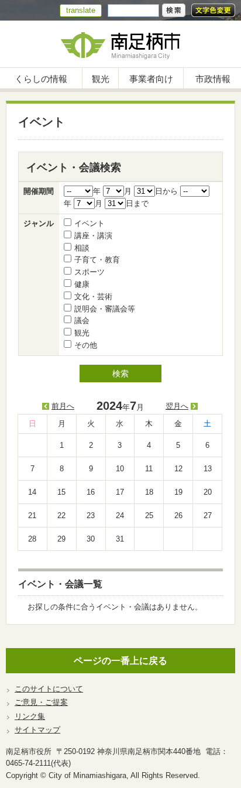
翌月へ (177, 406)
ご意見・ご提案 (41, 702)
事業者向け (151, 79)
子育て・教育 (97, 259)
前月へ (62, 406)
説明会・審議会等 (104, 308)
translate (80, 10)
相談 (81, 248)
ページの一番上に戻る (120, 661)
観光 (100, 79)
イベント (89, 223)
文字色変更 (213, 10)
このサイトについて (49, 688)
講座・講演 (93, 235)
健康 (81, 284)
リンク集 (30, 716)
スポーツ (89, 272)
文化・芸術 (93, 296)
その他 (85, 345)
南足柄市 (120, 44)
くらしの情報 (41, 79)
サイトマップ (37, 729)
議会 (81, 320)
